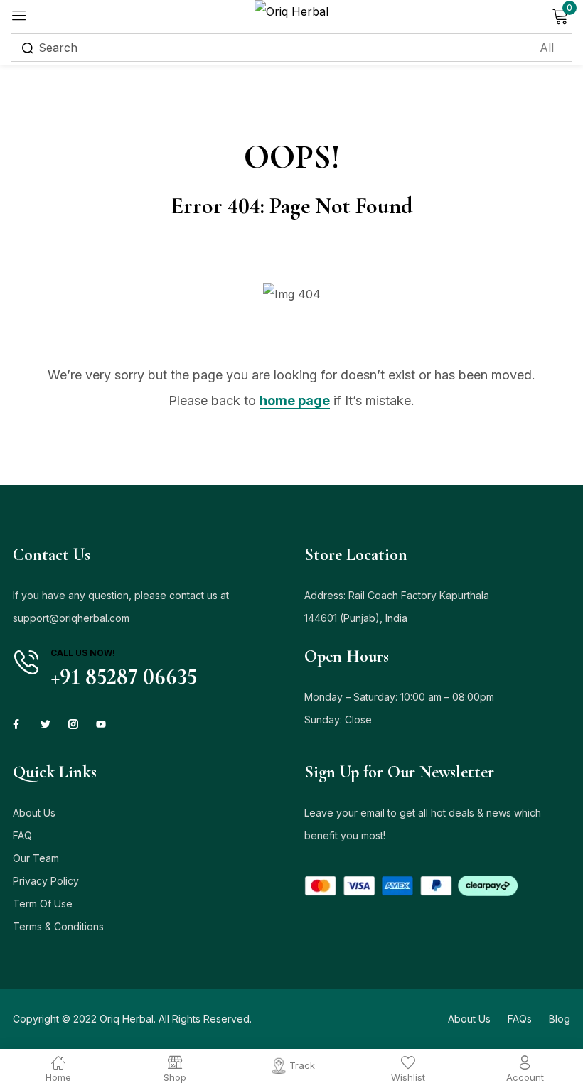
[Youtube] (101, 724)
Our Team (36, 858)
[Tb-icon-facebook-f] (18, 724)
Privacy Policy (46, 881)
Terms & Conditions (58, 926)
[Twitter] (45, 724)
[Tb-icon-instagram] (73, 724)
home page (295, 400)
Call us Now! (82, 652)
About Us (34, 813)
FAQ (22, 835)
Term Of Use (43, 904)
